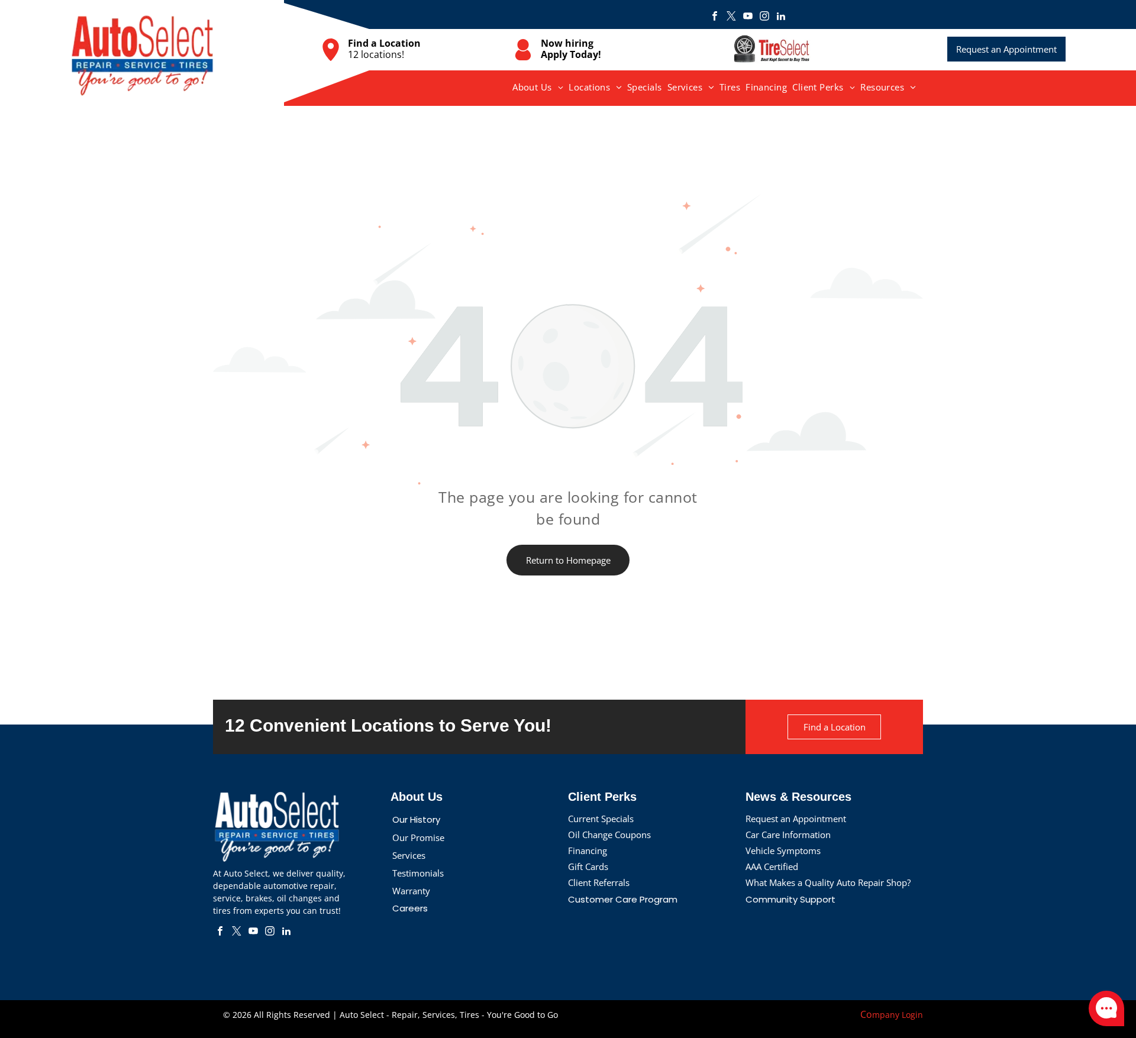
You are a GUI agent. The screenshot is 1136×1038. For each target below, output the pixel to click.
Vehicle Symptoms (783, 850)
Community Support (790, 899)
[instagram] (764, 17)
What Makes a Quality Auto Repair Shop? (828, 882)
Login (912, 1014)
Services (408, 855)
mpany (885, 1014)
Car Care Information (788, 834)
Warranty (411, 891)
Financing (587, 850)
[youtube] (748, 17)
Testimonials (418, 873)
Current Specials (601, 818)
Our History (416, 819)
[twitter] (731, 17)
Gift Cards (588, 866)
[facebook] (715, 17)
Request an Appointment (796, 818)
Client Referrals (599, 882)
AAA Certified (772, 866)
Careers (410, 908)
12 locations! (376, 54)
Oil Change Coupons (609, 834)
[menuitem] (538, 87)
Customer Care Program (622, 899)
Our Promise (418, 837)
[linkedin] (781, 17)
